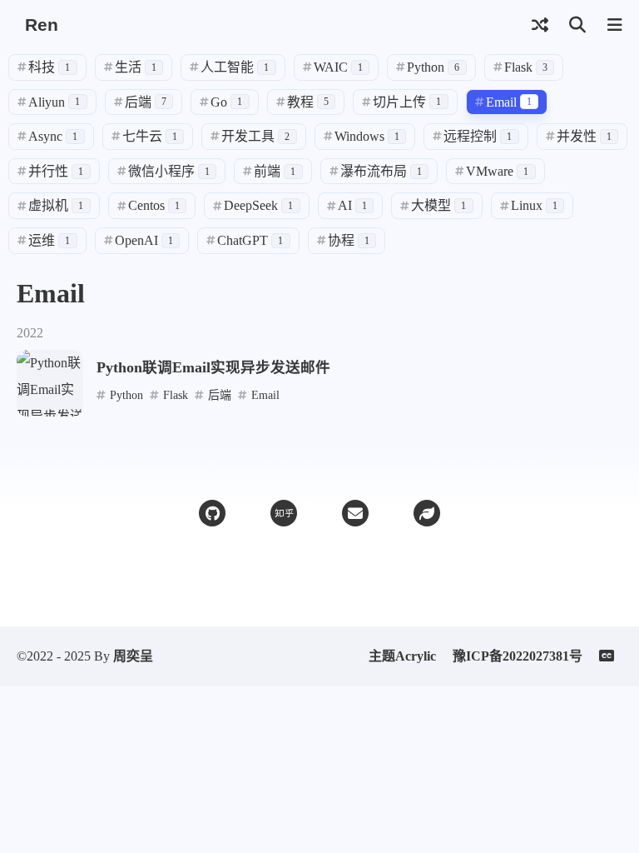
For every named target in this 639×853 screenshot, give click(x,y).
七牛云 (144, 136)
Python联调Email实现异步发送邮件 (213, 367)
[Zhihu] (283, 513)
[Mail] (355, 513)
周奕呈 (133, 656)
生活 (130, 67)
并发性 (579, 136)
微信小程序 (163, 171)
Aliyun (48, 102)
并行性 (50, 171)
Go (221, 102)
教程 (302, 102)
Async (47, 136)
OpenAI (138, 240)
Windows (361, 136)
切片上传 (401, 102)
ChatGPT (244, 240)
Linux (528, 205)
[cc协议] (610, 656)
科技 (43, 67)
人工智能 (229, 67)
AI (347, 205)
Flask (520, 67)
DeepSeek (253, 205)
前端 (269, 171)
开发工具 (250, 136)
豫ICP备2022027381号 (517, 656)
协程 (343, 240)
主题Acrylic (402, 656)
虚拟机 (50, 205)
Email (503, 102)
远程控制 (472, 136)
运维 (43, 240)
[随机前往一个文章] (539, 25)
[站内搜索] (577, 25)
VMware (491, 171)
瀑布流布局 (375, 171)
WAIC (333, 67)
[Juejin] (427, 513)
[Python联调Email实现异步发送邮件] (50, 383)
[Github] (212, 513)
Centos (148, 205)
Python (427, 67)
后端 (140, 102)
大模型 (433, 205)
